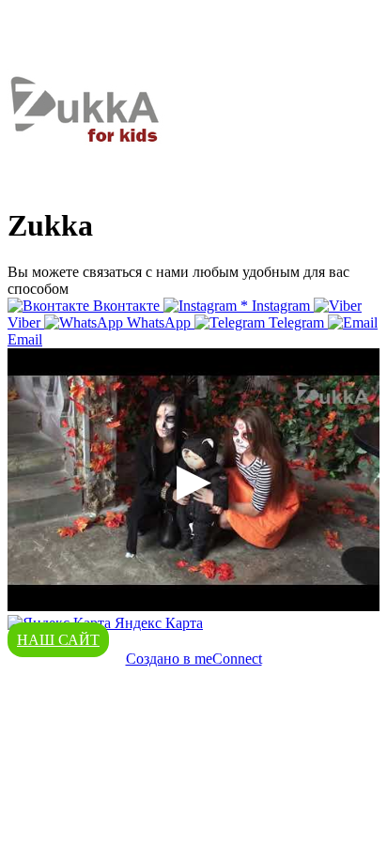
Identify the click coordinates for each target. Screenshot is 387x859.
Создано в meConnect (194, 659)
